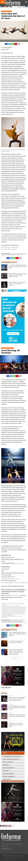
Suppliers (6, 765)
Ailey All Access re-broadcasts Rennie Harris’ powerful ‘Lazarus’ (17, 284)
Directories (22, 857)
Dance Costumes (8, 768)
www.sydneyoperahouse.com (10, 578)
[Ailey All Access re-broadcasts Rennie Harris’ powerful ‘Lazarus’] (4, 285)
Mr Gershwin (10, 622)
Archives (15, 857)
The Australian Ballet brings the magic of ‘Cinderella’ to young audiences (17, 634)
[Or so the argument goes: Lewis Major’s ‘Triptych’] (4, 643)
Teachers (6, 770)
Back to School (7, 762)
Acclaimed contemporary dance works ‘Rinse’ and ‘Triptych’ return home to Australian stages (16, 652)
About (23, 855)
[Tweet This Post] (9, 43)
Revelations (19, 254)
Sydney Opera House (21, 622)
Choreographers (8, 773)
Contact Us (8, 857)
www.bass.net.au (19, 563)
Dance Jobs (6, 779)
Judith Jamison (11, 254)
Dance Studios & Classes (10, 759)
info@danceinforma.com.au (12, 595)
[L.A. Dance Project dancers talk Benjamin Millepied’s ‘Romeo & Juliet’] (4, 267)
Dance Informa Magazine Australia (11, 855)
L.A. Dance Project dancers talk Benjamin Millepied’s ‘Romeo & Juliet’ (17, 266)
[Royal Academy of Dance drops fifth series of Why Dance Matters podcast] (4, 276)
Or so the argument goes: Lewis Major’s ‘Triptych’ (16, 641)
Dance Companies (8, 776)
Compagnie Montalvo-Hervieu (10, 621)
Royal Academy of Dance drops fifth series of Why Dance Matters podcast (17, 275)
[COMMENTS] (21, 43)
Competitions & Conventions (12, 756)
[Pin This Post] (15, 43)
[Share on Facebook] (6, 43)
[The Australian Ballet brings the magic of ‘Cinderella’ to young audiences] (4, 635)
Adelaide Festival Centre (17, 620)
